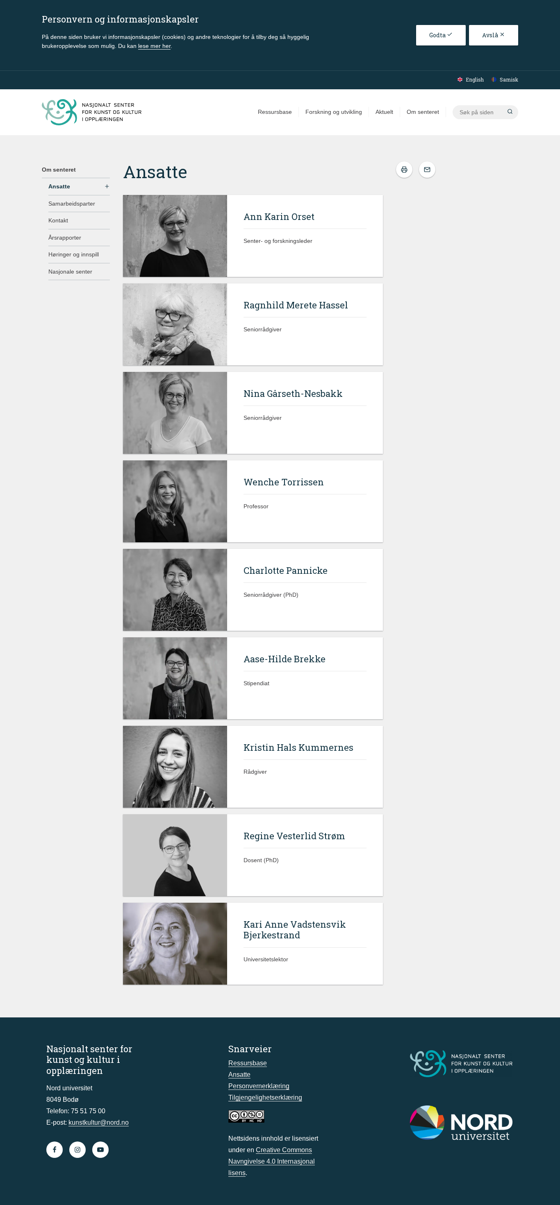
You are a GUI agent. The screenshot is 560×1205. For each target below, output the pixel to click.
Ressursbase (275, 112)
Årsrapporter (64, 237)
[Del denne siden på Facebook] (427, 169)
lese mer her (154, 46)
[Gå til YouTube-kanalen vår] (100, 1150)
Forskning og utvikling (333, 112)
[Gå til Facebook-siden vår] (54, 1150)
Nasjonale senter (70, 271)
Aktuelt (384, 112)
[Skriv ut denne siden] (404, 169)
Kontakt (58, 220)
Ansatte (59, 186)
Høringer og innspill (73, 254)
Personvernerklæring (258, 1086)
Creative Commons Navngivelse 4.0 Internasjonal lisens (271, 1161)
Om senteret (423, 112)
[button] (510, 112)
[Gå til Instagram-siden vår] (77, 1150)
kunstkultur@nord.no (98, 1122)
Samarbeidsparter (71, 203)
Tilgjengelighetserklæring (265, 1097)
